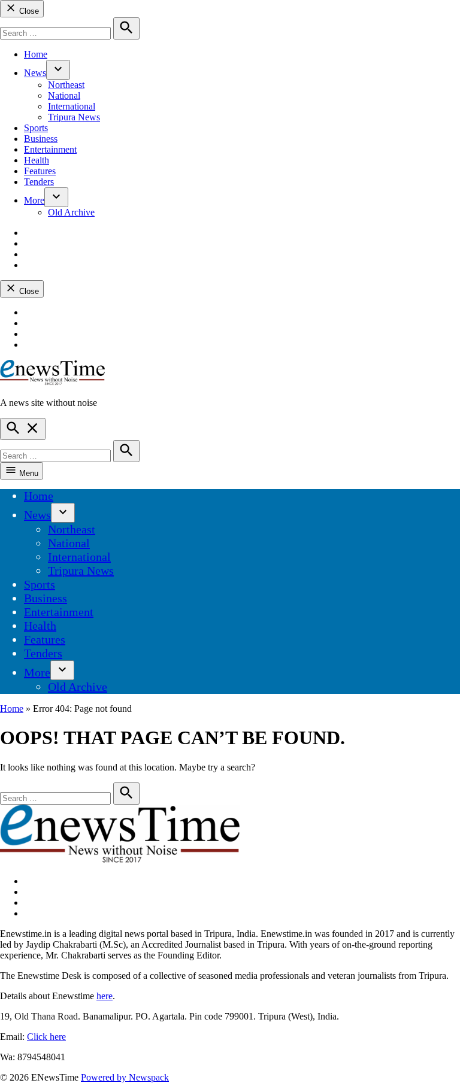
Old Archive (71, 212)
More (34, 200)
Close (28, 11)
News (35, 73)
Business (41, 139)
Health (36, 160)
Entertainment (50, 149)
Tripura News (74, 117)
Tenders (39, 182)
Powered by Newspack (125, 1077)
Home (35, 54)
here (104, 996)
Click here (46, 1037)
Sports (36, 128)
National (64, 95)
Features (40, 171)
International (71, 106)
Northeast (66, 85)
